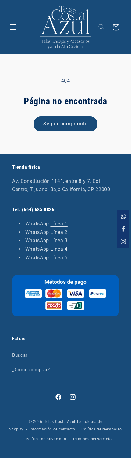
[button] (13, 27)
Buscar (19, 355)
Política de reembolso (101, 429)
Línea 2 (58, 232)
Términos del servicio (92, 439)
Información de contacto (52, 429)
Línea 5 (58, 257)
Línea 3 (58, 240)
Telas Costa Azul (59, 421)
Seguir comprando (65, 124)
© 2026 (35, 421)
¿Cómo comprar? (31, 369)
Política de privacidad (46, 439)
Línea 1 (58, 224)
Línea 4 (58, 249)
